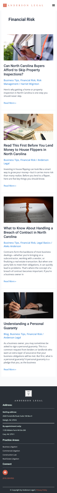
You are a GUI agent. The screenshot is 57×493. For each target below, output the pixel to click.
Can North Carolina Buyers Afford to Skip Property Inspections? (24, 70)
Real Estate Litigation (11, 459)
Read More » (10, 102)
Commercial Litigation (11, 451)
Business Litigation (10, 447)
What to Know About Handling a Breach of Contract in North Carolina (28, 233)
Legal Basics (44, 242)
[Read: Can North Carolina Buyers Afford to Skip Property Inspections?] (28, 47)
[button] (53, 5)
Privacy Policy (41, 490)
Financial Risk (28, 80)
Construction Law (10, 455)
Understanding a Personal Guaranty (24, 326)
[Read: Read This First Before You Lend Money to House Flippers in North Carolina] (28, 126)
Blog (6, 334)
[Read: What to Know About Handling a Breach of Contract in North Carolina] (28, 209)
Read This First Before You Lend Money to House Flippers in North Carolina (28, 150)
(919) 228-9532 (8, 478)
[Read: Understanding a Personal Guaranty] (28, 305)
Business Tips (11, 80)
